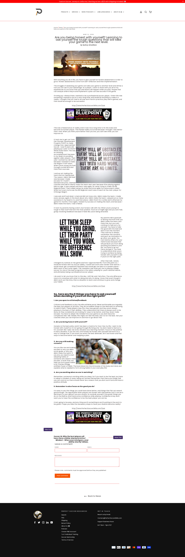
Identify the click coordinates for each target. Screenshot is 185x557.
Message (58, 455)
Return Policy (66, 523)
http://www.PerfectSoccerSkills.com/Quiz (88, 105)
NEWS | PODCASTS (88, 12)
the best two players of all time (66, 306)
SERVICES (75, 12)
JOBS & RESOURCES (103, 12)
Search (63, 515)
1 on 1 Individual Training (69, 534)
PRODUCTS (65, 12)
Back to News (94, 496)
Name (57, 447)
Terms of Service (67, 540)
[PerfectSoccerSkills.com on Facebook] (35, 522)
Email (89, 447)
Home (56, 27)
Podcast (64, 529)
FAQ (62, 518)
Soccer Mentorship (68, 537)
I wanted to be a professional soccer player (92, 96)
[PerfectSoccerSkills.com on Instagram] (43, 522)
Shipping (64, 520)
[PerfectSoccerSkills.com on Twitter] (39, 522)
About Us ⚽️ (65, 526)
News (61, 27)
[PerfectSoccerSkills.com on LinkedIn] (47, 522)
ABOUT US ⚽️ (118, 12)
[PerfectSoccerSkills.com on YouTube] (51, 522)
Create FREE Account (68, 532)
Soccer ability (79, 264)
